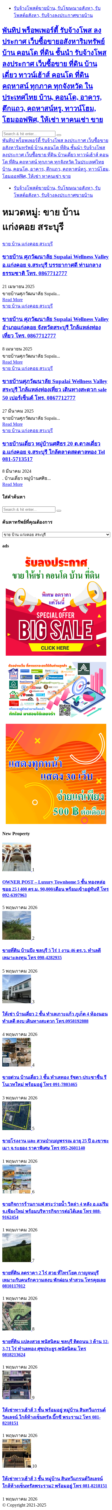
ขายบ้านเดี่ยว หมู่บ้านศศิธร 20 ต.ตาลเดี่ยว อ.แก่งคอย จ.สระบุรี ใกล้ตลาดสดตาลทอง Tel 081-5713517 (53, 451)
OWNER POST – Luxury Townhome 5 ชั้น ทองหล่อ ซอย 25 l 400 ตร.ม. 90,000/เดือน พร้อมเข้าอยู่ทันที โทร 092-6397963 (55, 889)
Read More (12, 299)
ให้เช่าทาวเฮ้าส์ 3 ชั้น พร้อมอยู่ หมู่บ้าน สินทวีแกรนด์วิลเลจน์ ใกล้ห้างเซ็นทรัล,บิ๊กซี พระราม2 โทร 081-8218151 (54, 1417)
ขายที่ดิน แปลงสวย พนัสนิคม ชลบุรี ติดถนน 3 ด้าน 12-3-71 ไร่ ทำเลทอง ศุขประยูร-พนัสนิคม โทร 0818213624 (55, 1348)
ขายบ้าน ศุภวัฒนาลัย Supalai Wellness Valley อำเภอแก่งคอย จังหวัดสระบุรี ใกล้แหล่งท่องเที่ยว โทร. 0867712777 (55, 327)
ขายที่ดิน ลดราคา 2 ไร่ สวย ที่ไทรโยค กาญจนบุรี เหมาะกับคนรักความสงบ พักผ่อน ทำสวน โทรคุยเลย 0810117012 (54, 1279)
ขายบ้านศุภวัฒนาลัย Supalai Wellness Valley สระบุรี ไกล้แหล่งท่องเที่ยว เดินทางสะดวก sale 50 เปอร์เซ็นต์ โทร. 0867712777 (54, 389)
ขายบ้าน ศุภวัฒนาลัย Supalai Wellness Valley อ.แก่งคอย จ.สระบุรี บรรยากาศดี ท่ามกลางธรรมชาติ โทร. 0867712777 (55, 265)
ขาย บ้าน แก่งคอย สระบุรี (27, 243)
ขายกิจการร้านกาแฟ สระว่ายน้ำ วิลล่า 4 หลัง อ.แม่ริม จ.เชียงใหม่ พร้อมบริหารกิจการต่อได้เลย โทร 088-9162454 (55, 1211)
